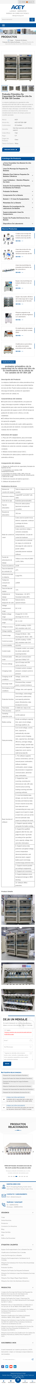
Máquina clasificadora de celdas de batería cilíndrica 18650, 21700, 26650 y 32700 (15, 1316)
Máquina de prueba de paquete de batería (15, 1270)
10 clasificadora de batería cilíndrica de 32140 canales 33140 (24, 330)
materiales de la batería (12, 203)
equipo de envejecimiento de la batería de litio (16, 1249)
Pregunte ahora (9, 149)
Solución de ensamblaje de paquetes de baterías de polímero (16, 187)
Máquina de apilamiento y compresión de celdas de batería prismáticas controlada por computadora (17, 1311)
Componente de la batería (13, 195)
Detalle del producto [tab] (8, 362)
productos (4, 1223)
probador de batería (21, 40)
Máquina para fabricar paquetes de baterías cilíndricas (16, 175)
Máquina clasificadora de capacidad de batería (17, 1086)
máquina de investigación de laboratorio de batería (13, 207)
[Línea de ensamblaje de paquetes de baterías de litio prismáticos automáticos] (8, 270)
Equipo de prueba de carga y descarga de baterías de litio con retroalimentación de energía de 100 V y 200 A (17, 1300)
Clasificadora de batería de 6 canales (13, 1252)
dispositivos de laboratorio (13, 223)
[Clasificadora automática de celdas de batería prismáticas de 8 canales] (8, 349)
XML (2, 1235)
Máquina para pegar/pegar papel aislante (14, 1278)
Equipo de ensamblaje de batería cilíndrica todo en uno (24, 283)
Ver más (18, 241)
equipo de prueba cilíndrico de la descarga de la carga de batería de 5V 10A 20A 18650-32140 (24, 299)
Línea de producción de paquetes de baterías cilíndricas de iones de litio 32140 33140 (24, 252)
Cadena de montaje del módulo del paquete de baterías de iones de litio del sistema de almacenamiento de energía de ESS (23, 236)
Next (33, 1151)
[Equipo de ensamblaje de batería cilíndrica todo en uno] (8, 286)
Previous (2, 1151)
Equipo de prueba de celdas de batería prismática (17, 1078)
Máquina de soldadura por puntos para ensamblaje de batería (17, 1263)
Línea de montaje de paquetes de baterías (15, 169)
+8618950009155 (18, 11)
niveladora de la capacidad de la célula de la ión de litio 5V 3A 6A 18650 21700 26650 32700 (17, 1305)
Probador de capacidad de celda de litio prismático (18, 1089)
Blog (2, 1229)
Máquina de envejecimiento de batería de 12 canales (15, 1259)
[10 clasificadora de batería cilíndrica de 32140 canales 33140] (8, 333)
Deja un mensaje (18, 1380)
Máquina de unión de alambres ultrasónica (15, 1281)
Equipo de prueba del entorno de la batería (16, 219)
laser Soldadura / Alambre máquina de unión (16, 181)
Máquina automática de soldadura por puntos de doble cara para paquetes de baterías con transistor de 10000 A (17, 1328)
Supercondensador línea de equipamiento (13, 213)
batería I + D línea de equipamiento (16, 199)
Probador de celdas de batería (11, 42)
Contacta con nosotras (9, 1226)
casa (3, 1217)
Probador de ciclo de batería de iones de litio (16, 1092)
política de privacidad (8, 1238)
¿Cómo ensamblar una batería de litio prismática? (17, 164)
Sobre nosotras (6, 1220)
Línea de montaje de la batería (11, 1255)
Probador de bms (7, 1267)
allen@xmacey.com (17, 14)
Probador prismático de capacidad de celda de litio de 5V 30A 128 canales (17, 1033)
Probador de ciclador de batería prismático (15, 1075)
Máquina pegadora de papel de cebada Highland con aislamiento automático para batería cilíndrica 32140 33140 (24, 315)
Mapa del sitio (6, 1232)
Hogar (11, 40)
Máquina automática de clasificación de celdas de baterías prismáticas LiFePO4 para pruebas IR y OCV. (18, 1334)
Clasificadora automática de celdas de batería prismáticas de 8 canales (24, 346)
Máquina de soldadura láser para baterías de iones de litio (18, 1274)
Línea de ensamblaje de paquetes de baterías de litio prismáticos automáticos (23, 267)
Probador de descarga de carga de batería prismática (15, 1082)
